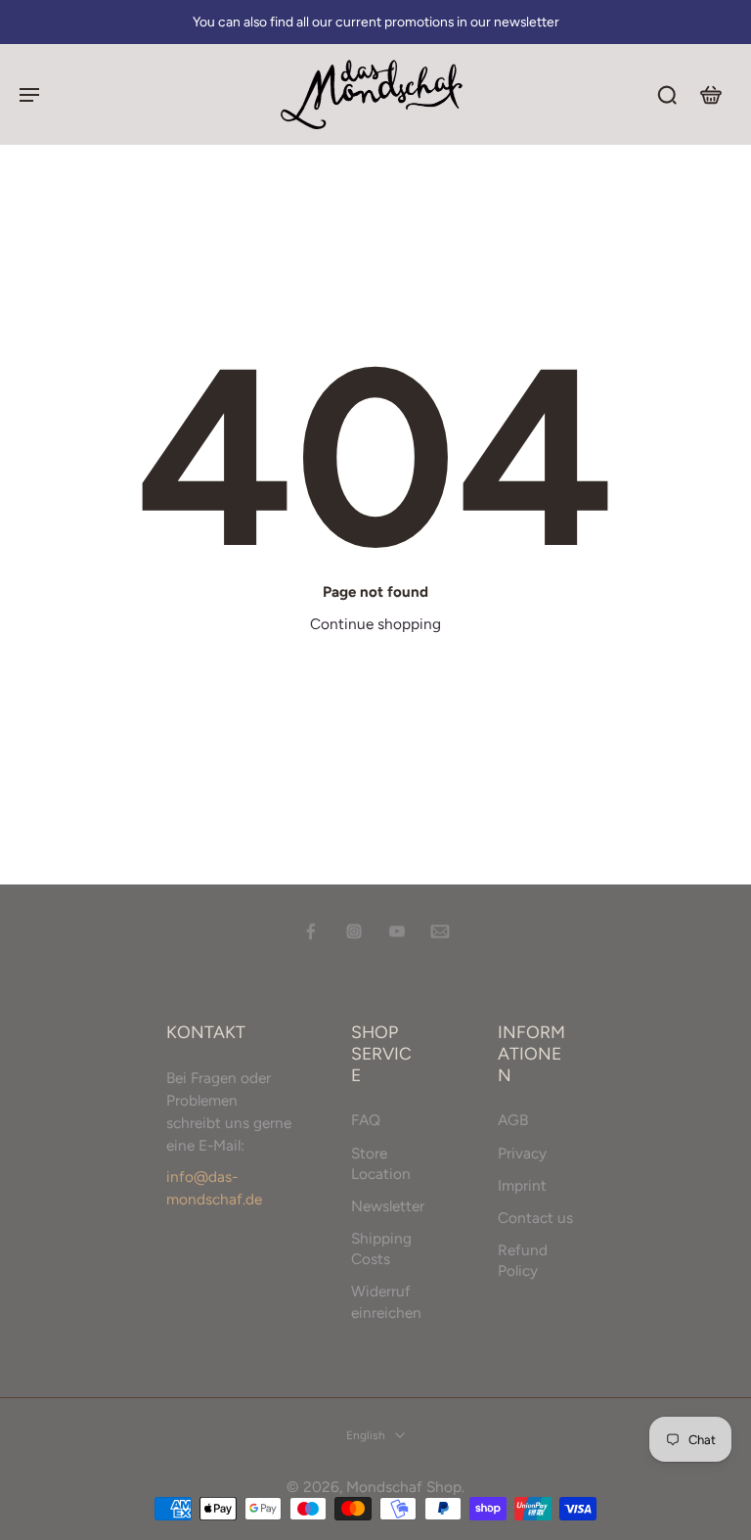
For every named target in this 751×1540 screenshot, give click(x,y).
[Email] (440, 931)
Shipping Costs (381, 1248)
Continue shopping (375, 623)
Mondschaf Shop (404, 1486)
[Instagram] (354, 931)
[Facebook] (310, 931)
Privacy (522, 1152)
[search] (666, 93)
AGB (513, 1119)
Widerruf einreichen (386, 1301)
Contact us (535, 1217)
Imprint (522, 1184)
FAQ (365, 1119)
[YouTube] (397, 931)
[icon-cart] (709, 93)
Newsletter (387, 1206)
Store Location (381, 1162)
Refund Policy (523, 1260)
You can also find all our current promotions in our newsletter (376, 21)
